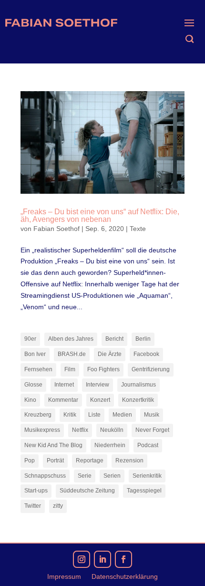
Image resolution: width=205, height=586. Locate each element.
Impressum (64, 576)
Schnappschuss (45, 475)
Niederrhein (109, 445)
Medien (122, 414)
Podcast (147, 445)
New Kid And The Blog (53, 445)
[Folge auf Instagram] (81, 559)
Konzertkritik (138, 400)
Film (69, 369)
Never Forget (152, 430)
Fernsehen (38, 369)
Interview (97, 384)
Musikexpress (42, 430)
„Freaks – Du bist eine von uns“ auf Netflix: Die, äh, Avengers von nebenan (99, 215)
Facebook (146, 354)
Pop (29, 460)
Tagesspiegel (144, 490)
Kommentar (63, 400)
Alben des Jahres (70, 338)
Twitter (32, 505)
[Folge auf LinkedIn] (102, 559)
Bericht (114, 338)
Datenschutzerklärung (125, 576)
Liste (94, 414)
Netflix (80, 430)
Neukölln (111, 430)
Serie (85, 475)
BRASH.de (72, 354)
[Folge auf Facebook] (123, 559)
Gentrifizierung (151, 369)
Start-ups (36, 490)
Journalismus (138, 384)
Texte (138, 228)
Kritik (69, 414)
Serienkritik (147, 475)
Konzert (100, 400)
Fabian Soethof (56, 228)
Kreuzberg (37, 414)
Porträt (55, 460)
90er (30, 338)
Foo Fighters (103, 369)
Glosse (33, 384)
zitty (58, 505)
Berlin (143, 338)
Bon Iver (35, 354)
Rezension (129, 460)
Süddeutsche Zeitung (87, 490)
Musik (151, 414)
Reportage (89, 460)
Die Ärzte (110, 354)
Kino (30, 400)
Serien (112, 475)
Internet (64, 384)
